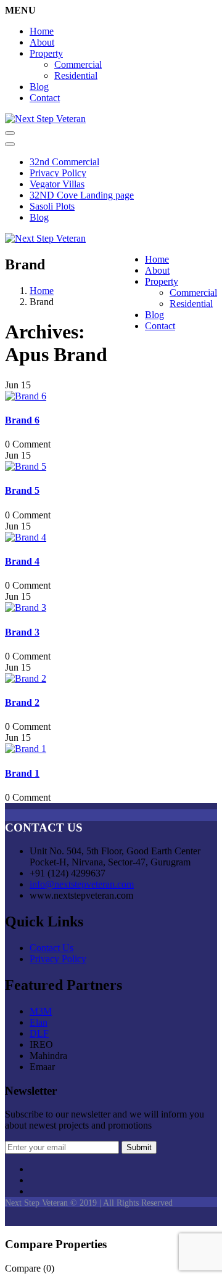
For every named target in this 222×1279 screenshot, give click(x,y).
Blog (39, 86)
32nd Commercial (64, 162)
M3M (41, 1011)
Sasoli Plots (52, 206)
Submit (139, 1147)
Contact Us (51, 947)
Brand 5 (22, 490)
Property (46, 53)
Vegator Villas (57, 184)
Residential (75, 75)
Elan (38, 1022)
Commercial (78, 64)
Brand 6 (22, 420)
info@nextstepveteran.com (82, 884)
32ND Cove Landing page (82, 195)
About (42, 42)
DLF (39, 1033)
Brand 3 (22, 632)
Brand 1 (22, 773)
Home (42, 31)
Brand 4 (22, 561)
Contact (45, 97)
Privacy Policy (58, 173)
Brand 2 (22, 702)
